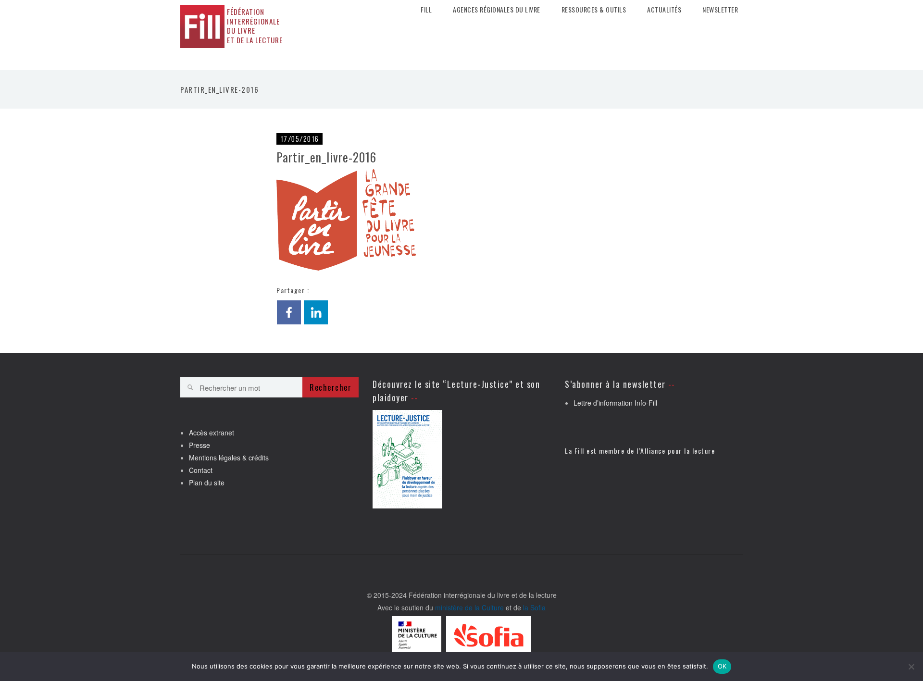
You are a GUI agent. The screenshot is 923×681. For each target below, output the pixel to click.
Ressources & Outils (593, 9)
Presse (199, 445)
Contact (200, 470)
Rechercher (330, 387)
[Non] (911, 666)
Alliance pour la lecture (677, 451)
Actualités (664, 9)
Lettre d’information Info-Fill (615, 403)
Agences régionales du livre (496, 9)
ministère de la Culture (469, 607)
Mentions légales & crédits (229, 457)
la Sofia (534, 607)
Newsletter (720, 9)
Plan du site (207, 482)
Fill (426, 9)
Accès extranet (211, 432)
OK (722, 666)
